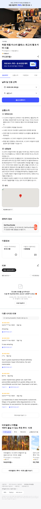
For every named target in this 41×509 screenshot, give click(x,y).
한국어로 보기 (8, 332)
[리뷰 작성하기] (38, 265)
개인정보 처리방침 (29, 484)
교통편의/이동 (33, 432)
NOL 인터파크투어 (9, 270)
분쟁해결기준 (25, 486)
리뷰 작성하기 (20, 303)
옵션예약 (5, 75)
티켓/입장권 (7, 432)
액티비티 (23, 432)
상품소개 (15, 75)
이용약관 (4, 484)
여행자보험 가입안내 (7, 486)
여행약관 (17, 486)
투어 (15, 432)
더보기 (4, 387)
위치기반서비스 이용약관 (15, 484)
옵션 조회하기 (20, 100)
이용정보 (26, 75)
